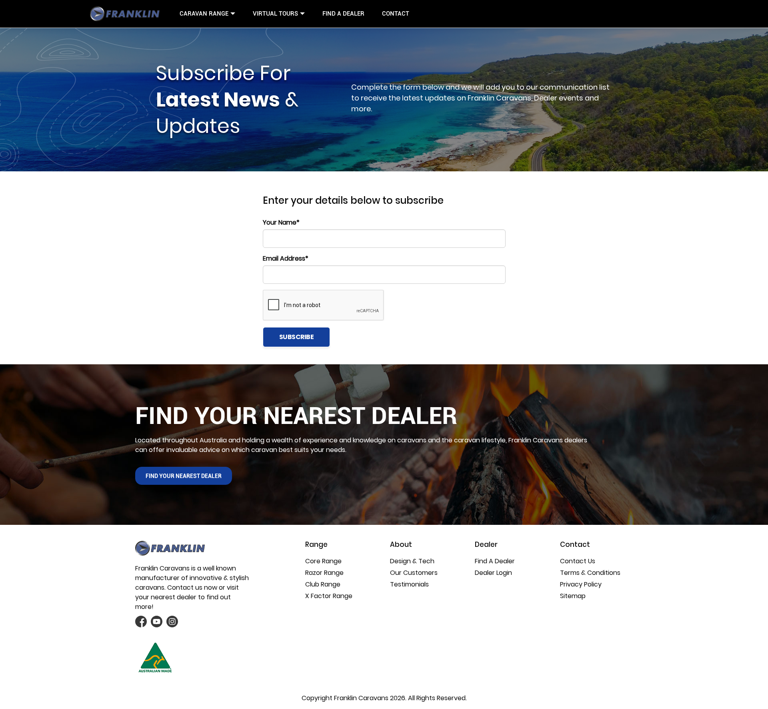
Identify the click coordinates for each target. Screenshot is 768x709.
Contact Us (577, 561)
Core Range (323, 561)
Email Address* (285, 258)
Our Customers (414, 572)
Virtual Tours (275, 13)
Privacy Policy (581, 584)
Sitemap (573, 596)
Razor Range (324, 572)
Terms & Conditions (590, 572)
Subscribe (296, 336)
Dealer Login (493, 572)
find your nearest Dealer (184, 476)
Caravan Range (204, 13)
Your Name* (281, 222)
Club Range (322, 584)
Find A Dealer (343, 13)
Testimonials (409, 584)
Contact (395, 13)
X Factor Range (328, 596)
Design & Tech (412, 561)
